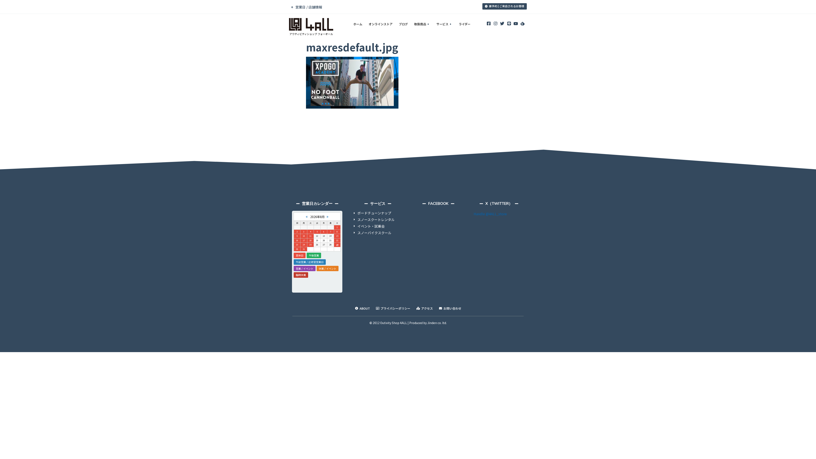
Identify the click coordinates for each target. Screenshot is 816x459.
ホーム (357, 24)
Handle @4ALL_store (490, 213)
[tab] (379, 7)
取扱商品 (420, 24)
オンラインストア (380, 24)
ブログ (403, 24)
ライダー (464, 24)
